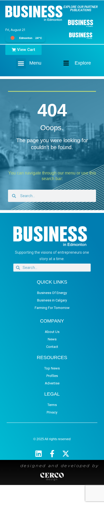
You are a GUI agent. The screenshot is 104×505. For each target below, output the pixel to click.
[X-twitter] (65, 453)
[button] (21, 63)
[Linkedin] (38, 453)
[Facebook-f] (52, 453)
